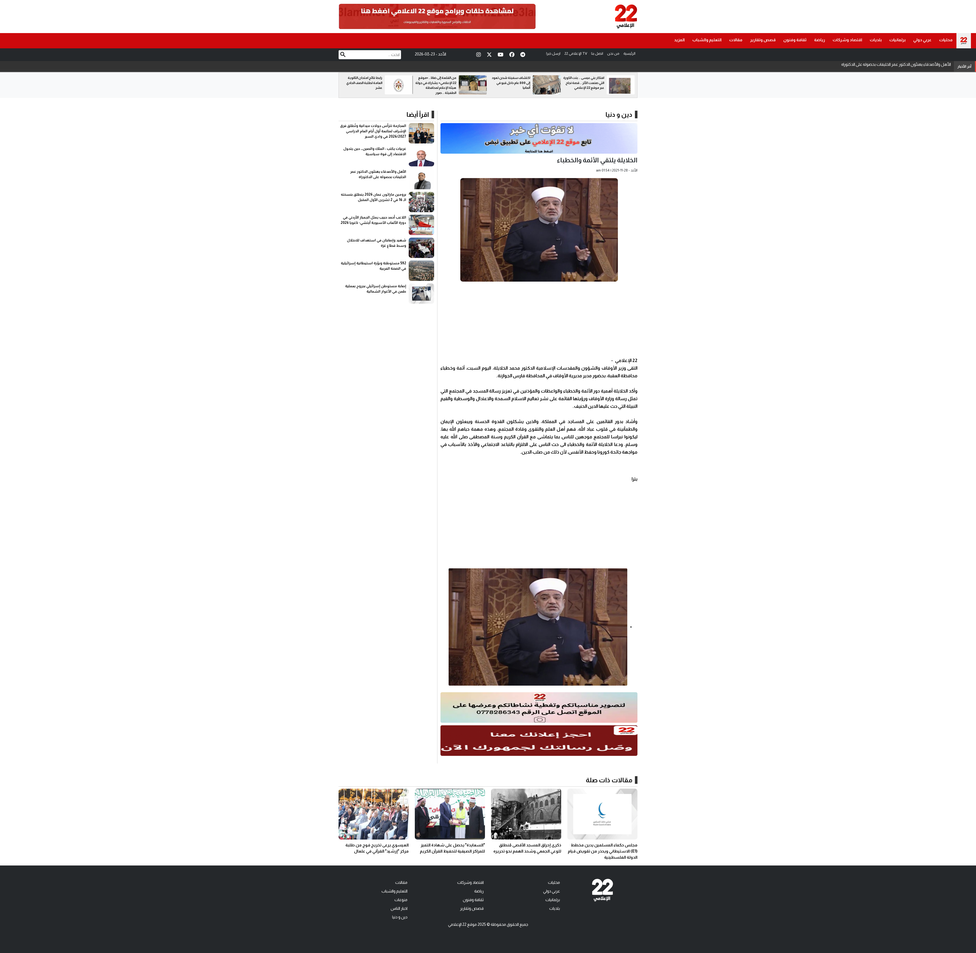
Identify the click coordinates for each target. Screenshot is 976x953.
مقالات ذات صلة (609, 780)
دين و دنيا (618, 114)
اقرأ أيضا (417, 114)
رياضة (819, 40)
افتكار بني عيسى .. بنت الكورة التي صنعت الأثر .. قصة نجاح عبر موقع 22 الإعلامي (361, 83)
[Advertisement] (538, 321)
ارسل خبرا (553, 53)
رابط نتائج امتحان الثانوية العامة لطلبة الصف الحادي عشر (438, 83)
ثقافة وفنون (794, 40)
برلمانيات (897, 40)
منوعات (400, 900)
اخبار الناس (399, 908)
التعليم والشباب (707, 40)
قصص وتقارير (763, 40)
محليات (946, 40)
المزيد (679, 40)
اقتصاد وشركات (847, 40)
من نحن (613, 53)
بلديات (876, 40)
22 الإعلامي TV (576, 53)
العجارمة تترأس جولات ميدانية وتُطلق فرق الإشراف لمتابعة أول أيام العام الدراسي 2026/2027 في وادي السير (373, 131)
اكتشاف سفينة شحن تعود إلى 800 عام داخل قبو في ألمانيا (585, 83)
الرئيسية (629, 53)
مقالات (735, 40)
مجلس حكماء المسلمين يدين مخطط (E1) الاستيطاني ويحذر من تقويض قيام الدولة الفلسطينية (602, 851)
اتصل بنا (597, 53)
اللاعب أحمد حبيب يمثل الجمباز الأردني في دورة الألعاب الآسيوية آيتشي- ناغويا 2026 (884, 66)
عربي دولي (922, 40)
